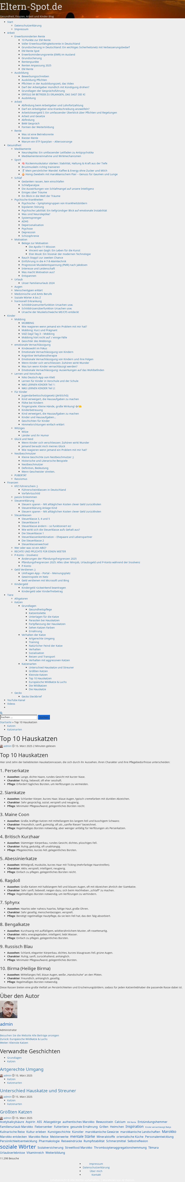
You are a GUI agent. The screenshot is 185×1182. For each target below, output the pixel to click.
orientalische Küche (130, 1137)
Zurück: (24, 1039)
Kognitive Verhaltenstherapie (39, 355)
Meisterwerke (59, 1137)
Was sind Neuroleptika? (36, 214)
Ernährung (35, 631)
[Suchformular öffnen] (1, 713)
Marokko (169, 1131)
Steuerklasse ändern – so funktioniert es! (46, 526)
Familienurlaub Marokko (16, 1127)
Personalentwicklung (159, 1137)
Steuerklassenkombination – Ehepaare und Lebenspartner (57, 537)
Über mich (96, 1171)
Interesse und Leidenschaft (38, 268)
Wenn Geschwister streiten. (38, 471)
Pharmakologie (49, 1141)
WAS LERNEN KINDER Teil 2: (38, 388)
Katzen (18, 602)
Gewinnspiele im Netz (35, 576)
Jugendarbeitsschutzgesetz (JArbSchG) (45, 395)
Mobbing (19, 319)
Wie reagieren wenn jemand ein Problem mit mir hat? (54, 326)
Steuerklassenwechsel (35, 544)
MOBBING (28, 323)
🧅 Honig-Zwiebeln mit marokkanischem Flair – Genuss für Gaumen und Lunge (70, 174)
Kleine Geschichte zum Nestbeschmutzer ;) (48, 457)
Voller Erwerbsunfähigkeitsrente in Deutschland (51, 43)
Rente (17, 130)
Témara (153, 1148)
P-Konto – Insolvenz (26, 555)
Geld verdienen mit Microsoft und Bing (45, 580)
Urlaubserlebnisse (12, 1153)
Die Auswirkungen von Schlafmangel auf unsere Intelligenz (58, 188)
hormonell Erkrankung (28, 301)
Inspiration (135, 1126)
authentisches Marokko (78, 1122)
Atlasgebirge (52, 1122)
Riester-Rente (30, 138)
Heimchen (117, 1127)
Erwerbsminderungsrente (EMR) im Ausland (48, 54)
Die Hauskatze (37, 689)
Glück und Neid (23, 439)
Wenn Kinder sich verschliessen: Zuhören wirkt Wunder (55, 363)
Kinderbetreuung (32, 410)
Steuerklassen (22, 515)
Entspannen (29, 275)
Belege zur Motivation (35, 243)
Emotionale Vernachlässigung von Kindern (47, 352)
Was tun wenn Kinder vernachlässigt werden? (49, 366)
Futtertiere (61, 1127)
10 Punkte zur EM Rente (36, 40)
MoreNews (109, 1180)
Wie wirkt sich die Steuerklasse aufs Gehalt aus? (51, 529)
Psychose (27, 228)
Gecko (18, 693)
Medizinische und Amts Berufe (33, 294)
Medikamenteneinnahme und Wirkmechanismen (51, 156)
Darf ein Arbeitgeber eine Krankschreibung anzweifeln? (55, 109)
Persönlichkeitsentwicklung (18, 1141)
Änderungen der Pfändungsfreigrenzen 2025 (49, 558)
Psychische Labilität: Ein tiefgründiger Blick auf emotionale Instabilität (64, 210)
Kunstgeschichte (59, 1132)
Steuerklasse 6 (30, 522)
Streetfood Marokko (78, 1148)
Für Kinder (20, 392)
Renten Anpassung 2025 (36, 65)
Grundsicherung (32, 58)
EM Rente (27, 69)
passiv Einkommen (25, 497)
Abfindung (28, 120)
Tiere (10, 595)
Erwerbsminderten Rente (29, 36)
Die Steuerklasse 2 (33, 540)
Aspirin (30, 1122)
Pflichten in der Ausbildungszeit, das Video (48, 83)
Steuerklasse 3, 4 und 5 (36, 518)
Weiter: (14, 1042)
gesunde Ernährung (84, 1127)
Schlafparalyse (30, 185)
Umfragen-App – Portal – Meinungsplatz (46, 573)
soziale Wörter (18, 1146)
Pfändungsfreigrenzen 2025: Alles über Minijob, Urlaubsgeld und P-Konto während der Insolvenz (81, 562)
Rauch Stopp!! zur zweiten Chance (42, 257)
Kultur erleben (36, 1132)
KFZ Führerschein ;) (26, 486)
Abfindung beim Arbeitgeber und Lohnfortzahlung (52, 105)
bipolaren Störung (33, 207)
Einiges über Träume (34, 192)
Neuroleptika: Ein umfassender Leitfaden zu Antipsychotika (58, 152)
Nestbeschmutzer (25, 453)
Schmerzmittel (116, 1141)
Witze (25, 431)
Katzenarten (29, 664)
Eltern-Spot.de (31, 6)
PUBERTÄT (20, 475)
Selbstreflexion (138, 1141)
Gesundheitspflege (40, 609)
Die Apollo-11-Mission (42, 246)
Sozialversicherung (50, 1148)
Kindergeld (21, 584)
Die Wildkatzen (38, 685)
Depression (28, 232)
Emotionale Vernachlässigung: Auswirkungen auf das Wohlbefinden (63, 370)
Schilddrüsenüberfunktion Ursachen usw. (47, 308)
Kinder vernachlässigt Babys (158, 1127)
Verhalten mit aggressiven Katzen (49, 660)
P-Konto (26, 566)
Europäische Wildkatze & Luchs (48, 682)
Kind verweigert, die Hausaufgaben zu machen (50, 399)
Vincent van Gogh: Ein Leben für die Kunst (54, 250)
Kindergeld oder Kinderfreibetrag (42, 591)
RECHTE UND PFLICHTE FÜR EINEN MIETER (40, 551)
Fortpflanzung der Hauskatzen (47, 624)
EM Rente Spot (30, 51)
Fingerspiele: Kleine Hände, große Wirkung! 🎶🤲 (52, 406)
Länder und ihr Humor (35, 435)
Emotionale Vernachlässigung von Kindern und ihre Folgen (57, 359)
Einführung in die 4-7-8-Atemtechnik (44, 261)
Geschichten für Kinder (36, 421)
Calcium (120, 1122)
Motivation (20, 239)
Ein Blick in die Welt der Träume (41, 196)
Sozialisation (36, 653)
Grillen (103, 1127)
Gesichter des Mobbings (36, 341)
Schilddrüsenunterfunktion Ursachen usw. (47, 304)
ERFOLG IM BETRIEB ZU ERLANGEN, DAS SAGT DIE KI (53, 94)
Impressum (21, 29)
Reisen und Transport (42, 656)
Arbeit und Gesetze (33, 116)
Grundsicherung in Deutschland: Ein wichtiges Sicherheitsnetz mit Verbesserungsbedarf (76, 47)
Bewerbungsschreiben (35, 76)
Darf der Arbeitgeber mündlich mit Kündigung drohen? (55, 87)
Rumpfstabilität (94, 1141)
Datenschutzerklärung (28, 25)
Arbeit (11, 32)
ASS (39, 1122)
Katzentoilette (37, 613)
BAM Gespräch (31, 123)
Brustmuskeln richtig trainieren (41, 167)
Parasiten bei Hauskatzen (44, 620)
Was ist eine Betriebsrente (38, 134)
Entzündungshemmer (152, 1122)
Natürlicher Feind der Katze (46, 645)
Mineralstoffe (106, 1137)
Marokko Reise (38, 1137)
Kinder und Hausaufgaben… (39, 417)
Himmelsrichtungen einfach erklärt (43, 424)
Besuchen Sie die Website (16, 1035)
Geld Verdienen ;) (24, 569)
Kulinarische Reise (12, 1132)
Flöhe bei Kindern (32, 402)
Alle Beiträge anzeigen (45, 1035)
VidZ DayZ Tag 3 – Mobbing (38, 333)
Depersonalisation (33, 225)
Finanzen (12, 482)
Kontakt (96, 1174)
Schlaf (18, 178)
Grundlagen (29, 606)
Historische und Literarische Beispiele (45, 460)
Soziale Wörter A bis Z (27, 297)
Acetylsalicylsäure (12, 1122)
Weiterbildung (55, 1153)
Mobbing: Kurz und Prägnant (39, 330)
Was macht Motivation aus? (38, 272)
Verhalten (35, 649)
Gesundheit (14, 145)
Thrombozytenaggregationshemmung (120, 1148)
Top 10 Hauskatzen (40, 678)
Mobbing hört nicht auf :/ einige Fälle (44, 337)
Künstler (78, 1132)
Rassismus (20, 479)
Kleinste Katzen (38, 674)
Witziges (19, 428)
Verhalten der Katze (34, 635)
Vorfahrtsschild (31, 493)
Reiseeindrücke (71, 1141)
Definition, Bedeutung (35, 468)
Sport (17, 159)
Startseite (6, 722)
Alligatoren (21, 598)
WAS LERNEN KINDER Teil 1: (38, 384)
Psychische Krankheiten (28, 199)
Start (10, 22)
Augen (18, 286)
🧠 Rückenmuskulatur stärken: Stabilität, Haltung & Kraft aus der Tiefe (64, 163)
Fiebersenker (43, 1127)
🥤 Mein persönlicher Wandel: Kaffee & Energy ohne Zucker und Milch (64, 170)
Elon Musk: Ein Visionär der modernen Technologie (60, 254)
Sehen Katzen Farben (42, 627)
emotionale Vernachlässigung (32, 344)
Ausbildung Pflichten (34, 80)
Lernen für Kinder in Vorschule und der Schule (50, 381)
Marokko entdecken (13, 1137)
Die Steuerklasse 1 (33, 533)
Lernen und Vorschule (27, 373)
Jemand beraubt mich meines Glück (43, 446)
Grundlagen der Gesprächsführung (43, 90)
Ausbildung (21, 72)
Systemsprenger (32, 217)
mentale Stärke (82, 1136)
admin (7, 746)
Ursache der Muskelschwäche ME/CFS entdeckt (50, 312)
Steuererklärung (24, 500)
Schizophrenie (30, 236)
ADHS (25, 221)
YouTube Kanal (16, 700)
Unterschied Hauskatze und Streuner (51, 667)
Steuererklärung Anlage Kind (39, 508)
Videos (11, 703)
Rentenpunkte (30, 61)
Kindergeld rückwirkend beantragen (44, 587)
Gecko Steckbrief (32, 696)
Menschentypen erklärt (28, 290)
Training (34, 642)
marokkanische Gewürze (102, 1132)
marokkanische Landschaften (140, 1132)
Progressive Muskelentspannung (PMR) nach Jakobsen (54, 265)
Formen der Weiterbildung (38, 127)
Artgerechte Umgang (42, 638)
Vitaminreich (35, 1153)
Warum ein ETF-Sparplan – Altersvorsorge (47, 141)
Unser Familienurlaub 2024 (38, 283)
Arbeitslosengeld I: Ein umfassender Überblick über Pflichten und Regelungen (69, 112)
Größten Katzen (38, 671)
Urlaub (18, 279)
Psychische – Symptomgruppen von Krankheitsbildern (54, 203)
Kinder (11, 315)
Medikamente (22, 149)
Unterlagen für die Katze (44, 616)
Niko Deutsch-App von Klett (38, 377)
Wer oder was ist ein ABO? (30, 547)
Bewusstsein (104, 1122)
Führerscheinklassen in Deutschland (44, 489)
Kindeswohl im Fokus (34, 348)
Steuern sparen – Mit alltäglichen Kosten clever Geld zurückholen (61, 504)
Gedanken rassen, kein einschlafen (43, 181)
